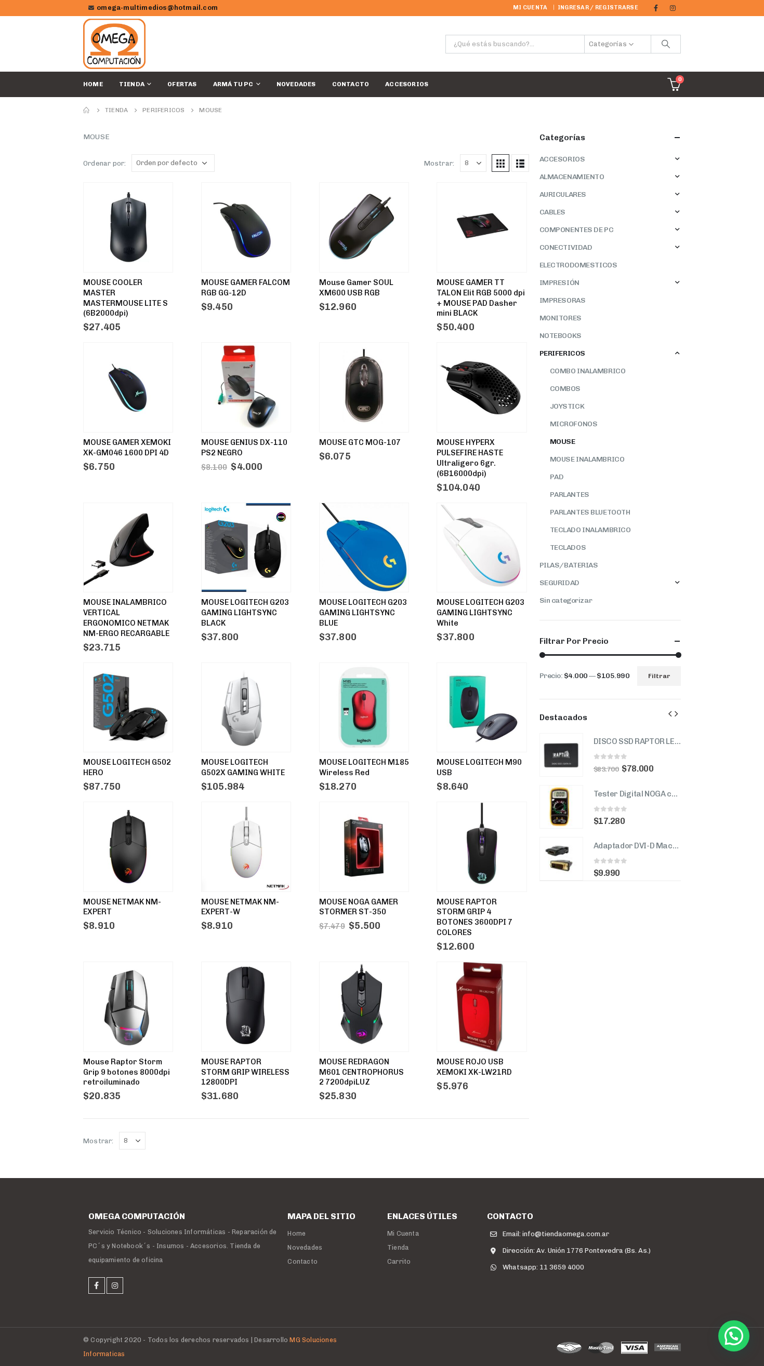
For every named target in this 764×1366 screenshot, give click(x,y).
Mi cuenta (530, 7)
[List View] (520, 163)
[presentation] (670, 713)
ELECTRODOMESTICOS (578, 265)
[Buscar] (665, 44)
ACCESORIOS (406, 84)
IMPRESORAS (562, 300)
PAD (557, 476)
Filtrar (659, 676)
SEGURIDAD (559, 582)
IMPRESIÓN (559, 282)
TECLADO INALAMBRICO (590, 529)
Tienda (131, 84)
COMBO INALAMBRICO (588, 371)
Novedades (296, 84)
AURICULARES (562, 194)
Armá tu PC (233, 84)
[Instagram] (673, 8)
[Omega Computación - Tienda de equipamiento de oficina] (114, 44)
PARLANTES (569, 494)
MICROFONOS (574, 424)
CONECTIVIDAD (565, 247)
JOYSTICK (567, 406)
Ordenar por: (104, 163)
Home (93, 84)
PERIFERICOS (562, 353)
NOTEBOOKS (560, 335)
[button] (733, 1335)
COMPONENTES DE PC (576, 229)
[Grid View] (500, 163)
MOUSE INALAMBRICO (587, 459)
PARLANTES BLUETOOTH (590, 512)
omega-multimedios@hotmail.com (157, 7)
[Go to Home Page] (86, 110)
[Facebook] (656, 8)
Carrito (399, 1261)
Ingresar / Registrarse (598, 7)
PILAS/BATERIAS (568, 565)
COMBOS (565, 388)
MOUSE (562, 441)
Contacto (351, 84)
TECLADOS (568, 547)
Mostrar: (439, 163)
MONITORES (560, 318)
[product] (561, 755)
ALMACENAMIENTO (571, 176)
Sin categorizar (565, 600)
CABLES (552, 212)
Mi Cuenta (403, 1233)
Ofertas (181, 84)
